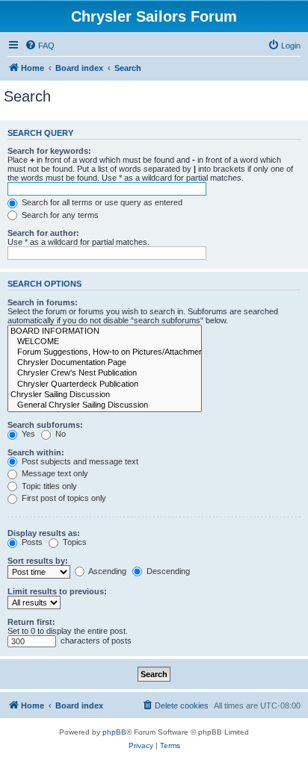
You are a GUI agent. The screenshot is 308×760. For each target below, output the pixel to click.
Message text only (53, 473)
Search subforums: (45, 424)
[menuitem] (40, 45)
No (59, 433)
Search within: (35, 452)
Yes (27, 433)
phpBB (114, 732)
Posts (31, 542)
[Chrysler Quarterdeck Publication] (104, 384)
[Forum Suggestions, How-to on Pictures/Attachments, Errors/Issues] (104, 352)
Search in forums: (42, 302)
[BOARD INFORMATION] (104, 331)
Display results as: (43, 533)
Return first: (31, 621)
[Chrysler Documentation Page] (104, 363)
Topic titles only (48, 486)
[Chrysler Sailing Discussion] (104, 395)
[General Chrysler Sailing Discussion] (104, 405)
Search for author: (43, 232)
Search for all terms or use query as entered (100, 202)
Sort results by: (37, 560)
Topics (74, 542)
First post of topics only (62, 497)
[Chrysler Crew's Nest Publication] (104, 373)
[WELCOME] (104, 342)
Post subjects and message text (78, 461)
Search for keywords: (49, 150)
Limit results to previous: (57, 591)
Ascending (106, 571)
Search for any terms (59, 215)
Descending (167, 571)
